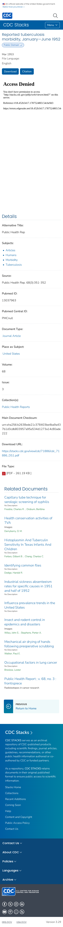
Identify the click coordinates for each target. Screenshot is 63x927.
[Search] (56, 15)
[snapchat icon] (16, 911)
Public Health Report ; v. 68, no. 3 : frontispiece (30, 681)
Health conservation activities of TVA (28, 520)
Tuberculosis (14, 265)
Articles (10, 250)
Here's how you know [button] (13, 6)
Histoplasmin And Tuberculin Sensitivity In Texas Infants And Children (27, 544)
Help (8, 811)
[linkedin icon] (22, 904)
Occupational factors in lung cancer (30, 662)
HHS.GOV (7, 922)
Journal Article (12, 336)
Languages (10, 870)
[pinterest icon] (10, 911)
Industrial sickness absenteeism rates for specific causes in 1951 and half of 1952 (28, 586)
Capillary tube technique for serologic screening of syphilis (26, 499)
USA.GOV (21, 922)
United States (11, 354)
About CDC (10, 852)
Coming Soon (13, 805)
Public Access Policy (17, 823)
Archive (7, 880)
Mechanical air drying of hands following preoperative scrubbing (29, 643)
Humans (11, 255)
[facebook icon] (4, 904)
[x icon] (10, 904)
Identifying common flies (22, 565)
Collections (11, 793)
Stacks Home (13, 787)
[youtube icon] (4, 911)
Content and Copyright (18, 817)
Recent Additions (15, 799)
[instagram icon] (16, 904)
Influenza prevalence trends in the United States (29, 605)
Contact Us (11, 829)
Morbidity (12, 260)
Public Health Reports (16, 407)
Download (10, 71)
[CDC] (7, 15)
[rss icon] (22, 911)
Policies (7, 861)
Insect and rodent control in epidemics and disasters (24, 622)
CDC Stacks (17, 732)
